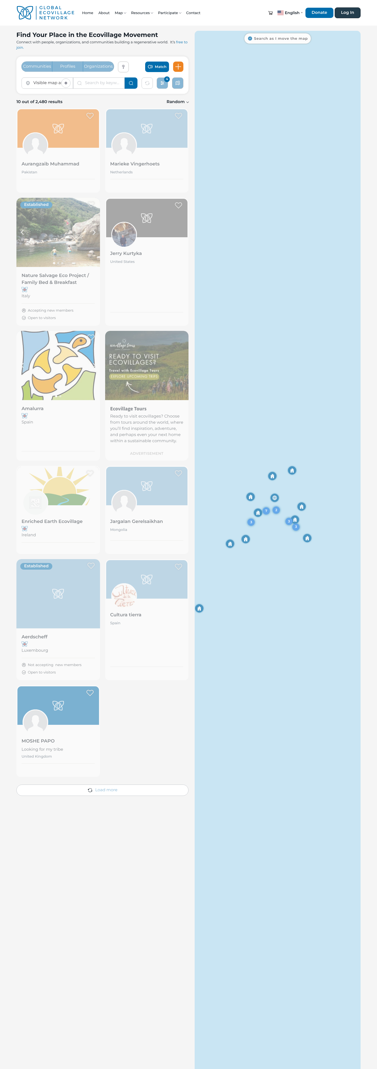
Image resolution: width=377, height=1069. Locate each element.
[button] (270, 12)
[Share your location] (66, 83)
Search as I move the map (281, 38)
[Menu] (178, 67)
